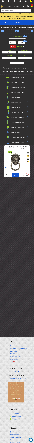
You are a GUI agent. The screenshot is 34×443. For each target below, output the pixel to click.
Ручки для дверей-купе (17, 122)
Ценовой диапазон (17, 36)
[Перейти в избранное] (23, 6)
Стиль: (24, 55)
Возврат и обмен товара (17, 346)
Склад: (9, 50)
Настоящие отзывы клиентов (18, 348)
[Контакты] (26, 1)
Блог (11, 361)
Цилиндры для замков (17, 117)
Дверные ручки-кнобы (17, 127)
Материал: (9, 55)
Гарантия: (17, 60)
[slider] (25, 38)
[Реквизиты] (21, 1)
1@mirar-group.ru (16, 416)
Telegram (14, 419)
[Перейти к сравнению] (27, 6)
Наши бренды (14, 359)
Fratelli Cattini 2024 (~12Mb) (17, 378)
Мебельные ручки (16, 102)
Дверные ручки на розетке (18, 77)
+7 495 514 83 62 (14, 413)
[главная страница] (1, 27)
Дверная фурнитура (15, 432)
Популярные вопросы (16, 356)
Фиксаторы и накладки (17, 82)
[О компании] (4, 1)
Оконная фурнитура (15, 437)
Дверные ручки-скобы (17, 92)
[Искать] (32, 10)
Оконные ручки (15, 97)
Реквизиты (13, 353)
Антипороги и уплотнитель (18, 137)
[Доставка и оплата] (15, 1)
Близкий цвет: (24, 50)
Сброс (13, 46)
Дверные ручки (14, 434)
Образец (19, 46)
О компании (13, 351)
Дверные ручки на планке (18, 87)
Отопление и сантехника (17, 440)
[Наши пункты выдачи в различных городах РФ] (9, 1)
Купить (15, 175)
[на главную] (2, 6)
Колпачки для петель (17, 112)
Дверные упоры (15, 132)
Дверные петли (15, 107)
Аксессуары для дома (17, 142)
